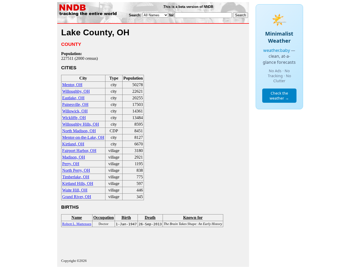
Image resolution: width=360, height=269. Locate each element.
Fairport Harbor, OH (79, 150)
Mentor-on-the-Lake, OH (83, 137)
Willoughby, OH (76, 91)
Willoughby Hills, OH (80, 124)
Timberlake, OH (75, 177)
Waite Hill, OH (74, 190)
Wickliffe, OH (74, 117)
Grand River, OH (76, 196)
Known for (193, 217)
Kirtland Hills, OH (77, 183)
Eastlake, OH (73, 98)
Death (150, 217)
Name (76, 217)
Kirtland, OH (73, 144)
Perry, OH (70, 164)
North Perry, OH (76, 170)
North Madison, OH (79, 131)
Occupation (103, 217)
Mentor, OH (72, 84)
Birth (126, 217)
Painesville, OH (75, 104)
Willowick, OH (75, 111)
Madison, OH (73, 157)
